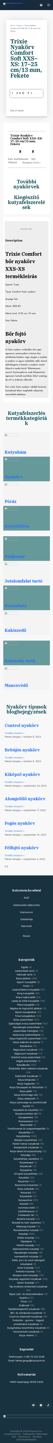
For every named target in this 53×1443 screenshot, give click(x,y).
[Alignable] (48, 1405)
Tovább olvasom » (14, 733)
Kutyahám (15, 452)
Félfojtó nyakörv (22, 847)
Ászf (14, 1436)
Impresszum (26, 912)
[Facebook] (33, 1405)
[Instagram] (41, 1405)
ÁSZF (26, 897)
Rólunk (26, 936)
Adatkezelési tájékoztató (26, 905)
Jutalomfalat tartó (23, 581)
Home (12, 25)
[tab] (26, 229)
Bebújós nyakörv (22, 750)
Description (26, 229)
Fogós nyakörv (20, 823)
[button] (20, 151)
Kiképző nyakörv (22, 774)
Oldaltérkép (26, 919)
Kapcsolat (26, 926)
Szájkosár (15, 556)
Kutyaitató (16, 605)
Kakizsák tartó (20, 660)
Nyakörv (20, 25)
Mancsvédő (16, 685)
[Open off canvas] (48, 5)
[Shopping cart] (41, 5)
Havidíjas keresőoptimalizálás (29, 1438)
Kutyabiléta (17, 526)
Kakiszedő (15, 630)
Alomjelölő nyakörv (25, 798)
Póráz (10, 501)
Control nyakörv (22, 725)
